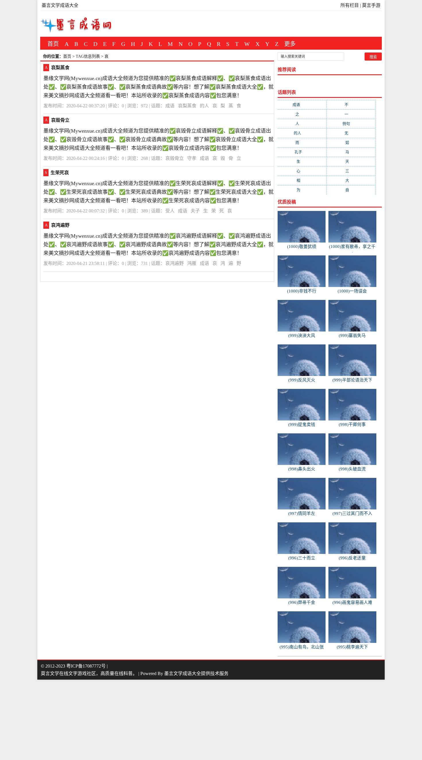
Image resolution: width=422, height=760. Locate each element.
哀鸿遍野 (60, 225)
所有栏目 (349, 5)
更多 (290, 44)
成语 (170, 105)
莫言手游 (371, 5)
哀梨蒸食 (60, 67)
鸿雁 (191, 263)
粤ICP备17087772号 (86, 666)
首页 (53, 44)
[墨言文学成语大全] (76, 24)
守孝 (191, 158)
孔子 (302, 152)
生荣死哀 (60, 172)
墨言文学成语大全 (60, 5)
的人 (204, 105)
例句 (350, 123)
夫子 (195, 210)
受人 (170, 210)
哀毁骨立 (60, 120)
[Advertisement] (172, 720)
